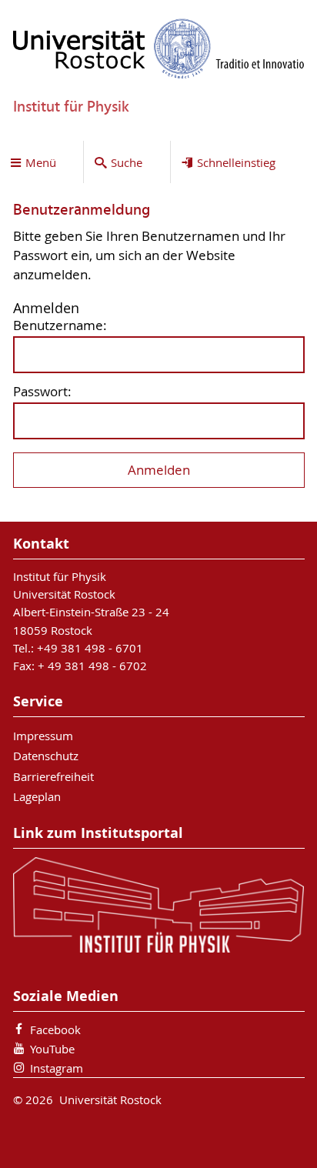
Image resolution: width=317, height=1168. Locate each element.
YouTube (52, 1048)
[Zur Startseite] (159, 48)
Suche (126, 162)
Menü (40, 162)
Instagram (56, 1068)
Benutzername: (60, 325)
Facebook (55, 1029)
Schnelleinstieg (236, 162)
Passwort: (42, 392)
